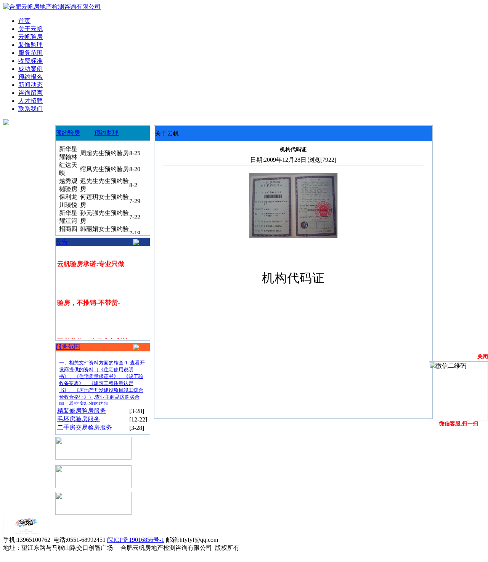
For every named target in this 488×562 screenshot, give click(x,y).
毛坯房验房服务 (78, 419)
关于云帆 (30, 29)
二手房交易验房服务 (84, 427)
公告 (62, 241)
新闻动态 (30, 84)
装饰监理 (30, 45)
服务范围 (30, 52)
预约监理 (106, 132)
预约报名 (30, 76)
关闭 (482, 356)
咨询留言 (30, 92)
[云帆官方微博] (26, 532)
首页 (24, 21)
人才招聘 (30, 100)
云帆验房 (30, 37)
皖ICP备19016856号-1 (135, 539)
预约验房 (68, 132)
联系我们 (30, 108)
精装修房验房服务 (81, 410)
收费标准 (30, 60)
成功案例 (30, 68)
